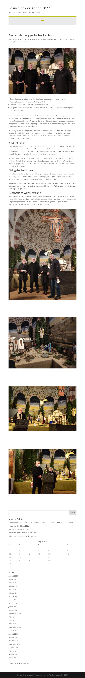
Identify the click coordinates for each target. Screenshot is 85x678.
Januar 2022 (13, 579)
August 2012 (13, 648)
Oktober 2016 (13, 610)
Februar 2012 (13, 654)
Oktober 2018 (13, 596)
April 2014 (12, 630)
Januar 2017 (13, 607)
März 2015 (12, 624)
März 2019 (12, 589)
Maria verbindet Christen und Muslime (23, 533)
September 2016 (15, 613)
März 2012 (12, 651)
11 (20, 554)
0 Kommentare (35, 12)
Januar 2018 (13, 600)
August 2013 (13, 634)
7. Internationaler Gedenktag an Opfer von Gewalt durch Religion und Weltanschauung (41, 522)
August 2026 (13, 576)
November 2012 (14, 641)
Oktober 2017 (13, 603)
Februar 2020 (13, 586)
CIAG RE (14, 12)
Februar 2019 (13, 593)
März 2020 (12, 583)
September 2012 (15, 644)
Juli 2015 (12, 620)
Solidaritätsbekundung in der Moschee (23, 536)
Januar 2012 (13, 658)
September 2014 (15, 627)
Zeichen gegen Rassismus (18, 529)
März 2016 (12, 617)
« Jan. (11, 567)
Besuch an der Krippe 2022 (19, 526)
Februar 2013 (13, 637)
